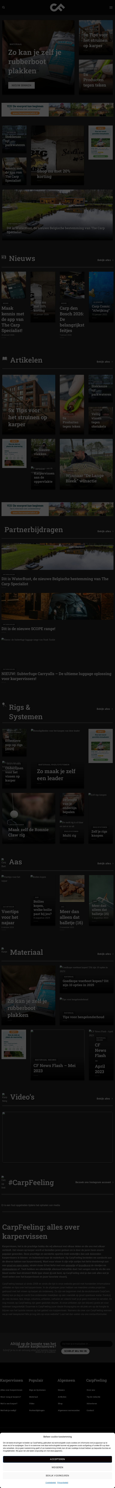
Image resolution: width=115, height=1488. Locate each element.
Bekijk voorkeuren (57, 1475)
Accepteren (57, 1459)
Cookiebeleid (51, 1483)
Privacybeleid (62, 1483)
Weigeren (57, 1467)
